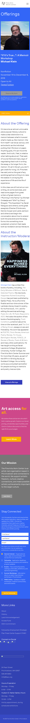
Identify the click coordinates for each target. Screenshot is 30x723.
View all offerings (11, 382)
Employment (15, 630)
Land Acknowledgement (10, 617)
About (3, 611)
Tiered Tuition (7, 84)
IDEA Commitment (8, 624)
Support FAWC (20, 633)
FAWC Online (5, 113)
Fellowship (5, 630)
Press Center (10, 633)
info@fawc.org (6, 677)
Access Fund (6, 621)
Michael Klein (6, 285)
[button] (11, 439)
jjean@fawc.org (4, 99)
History (4, 614)
